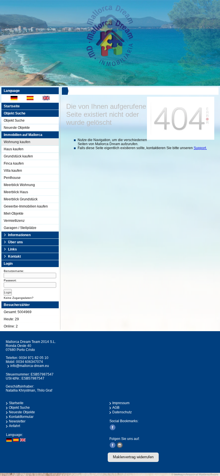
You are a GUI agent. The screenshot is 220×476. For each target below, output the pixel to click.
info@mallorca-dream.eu (29, 366)
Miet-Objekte (13, 214)
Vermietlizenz (14, 221)
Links (12, 249)
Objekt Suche (14, 120)
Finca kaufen (14, 163)
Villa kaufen (13, 171)
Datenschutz (122, 412)
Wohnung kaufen (17, 142)
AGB (115, 408)
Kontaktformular (21, 417)
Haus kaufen (13, 149)
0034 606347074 (29, 362)
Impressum (120, 403)
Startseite (12, 106)
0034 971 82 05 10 (33, 358)
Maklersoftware (209, 474)
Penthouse (12, 178)
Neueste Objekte (17, 128)
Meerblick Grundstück (21, 199)
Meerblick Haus (16, 192)
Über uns (15, 242)
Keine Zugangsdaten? (19, 297)
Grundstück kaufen (18, 156)
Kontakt (14, 256)
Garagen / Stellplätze (20, 228)
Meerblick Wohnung (19, 185)
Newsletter (17, 421)
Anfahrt (14, 426)
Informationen (19, 235)
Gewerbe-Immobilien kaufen (26, 206)
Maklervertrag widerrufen (133, 457)
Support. (200, 148)
